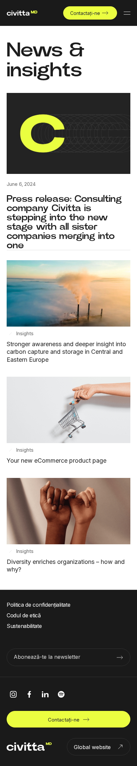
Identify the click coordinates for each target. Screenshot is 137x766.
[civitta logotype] (22, 13)
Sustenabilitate (24, 626)
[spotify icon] (61, 694)
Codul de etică (24, 615)
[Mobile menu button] (127, 13)
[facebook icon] (29, 694)
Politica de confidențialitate (38, 604)
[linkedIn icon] (45, 694)
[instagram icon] (13, 694)
